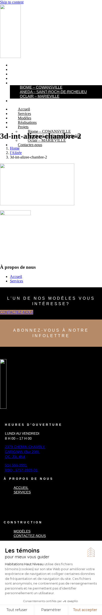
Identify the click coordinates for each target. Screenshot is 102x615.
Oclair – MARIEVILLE (39, 96)
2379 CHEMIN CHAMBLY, (25, 447)
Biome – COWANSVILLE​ (41, 87)
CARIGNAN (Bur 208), (22, 452)
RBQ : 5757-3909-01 (21, 470)
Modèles (18, 74)
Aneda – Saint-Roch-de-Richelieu (53, 92)
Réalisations (22, 78)
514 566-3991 (16, 465)
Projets (18, 83)
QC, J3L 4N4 (15, 457)
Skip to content (12, 2)
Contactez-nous (26, 101)
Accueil (17, 65)
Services (18, 70)
